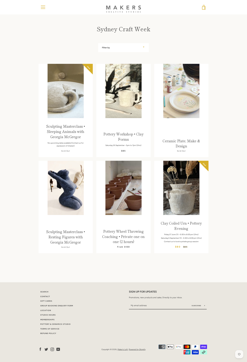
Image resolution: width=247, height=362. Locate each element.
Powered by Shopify (137, 349)
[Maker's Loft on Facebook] (40, 349)
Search (44, 292)
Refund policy (48, 333)
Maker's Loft (123, 349)
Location (45, 310)
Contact (45, 296)
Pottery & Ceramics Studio (55, 324)
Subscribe (197, 305)
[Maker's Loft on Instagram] (52, 349)
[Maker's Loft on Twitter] (46, 349)
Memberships (47, 320)
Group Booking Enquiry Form (56, 306)
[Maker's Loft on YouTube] (58, 349)
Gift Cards (46, 301)
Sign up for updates (143, 291)
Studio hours (48, 315)
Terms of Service (49, 329)
